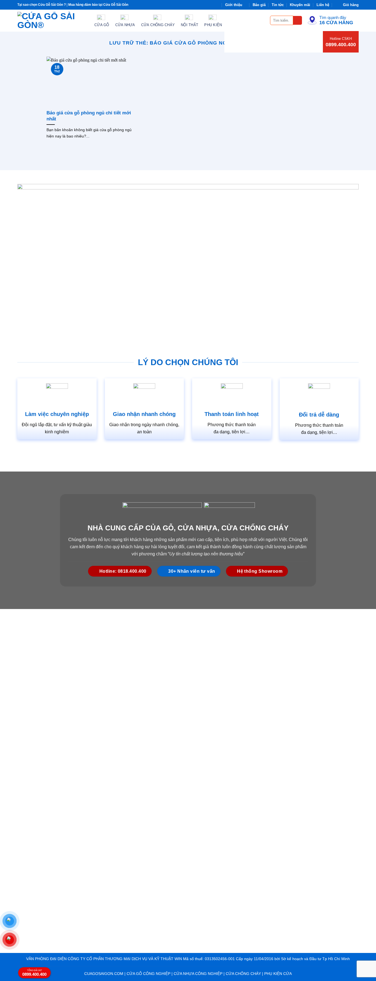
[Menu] (262, 20)
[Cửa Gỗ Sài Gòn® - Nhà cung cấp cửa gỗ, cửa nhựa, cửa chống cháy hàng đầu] (51, 20)
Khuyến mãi (300, 5)
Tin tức (278, 5)
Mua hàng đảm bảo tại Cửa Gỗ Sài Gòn (98, 5)
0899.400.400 (341, 44)
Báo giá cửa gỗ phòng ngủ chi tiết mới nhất (89, 116)
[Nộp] (297, 20)
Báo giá (259, 5)
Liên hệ (323, 5)
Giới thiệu (233, 5)
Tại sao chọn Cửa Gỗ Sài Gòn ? (41, 5)
